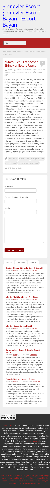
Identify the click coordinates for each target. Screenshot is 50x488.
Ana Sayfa (6, 52)
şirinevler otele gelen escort (29, 163)
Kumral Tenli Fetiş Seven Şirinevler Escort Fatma (21, 63)
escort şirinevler (33, 441)
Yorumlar (21, 262)
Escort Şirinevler (16, 52)
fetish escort (13, 159)
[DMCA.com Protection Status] (8, 419)
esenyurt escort (14, 481)
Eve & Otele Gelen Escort (36, 69)
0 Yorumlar (33, 270)
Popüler (9, 262)
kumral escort (24, 159)
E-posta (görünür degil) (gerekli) (16, 197)
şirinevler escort (11, 163)
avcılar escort (25, 481)
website (7, 208)
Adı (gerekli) (9, 186)
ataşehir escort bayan (39, 481)
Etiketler (33, 262)
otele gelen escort (37, 159)
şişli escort (30, 476)
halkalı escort (20, 476)
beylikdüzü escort (8, 476)
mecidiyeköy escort (20, 478)
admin (10, 69)
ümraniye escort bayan (33, 483)
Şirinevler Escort (10, 72)
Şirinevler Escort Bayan (23, 72)
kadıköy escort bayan (16, 483)
